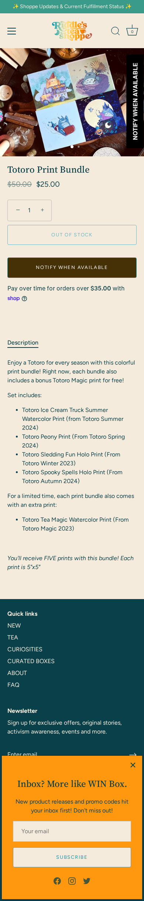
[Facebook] (57, 880)
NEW (14, 625)
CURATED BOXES (31, 661)
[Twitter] (86, 880)
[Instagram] (72, 880)
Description (22, 342)
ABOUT (17, 672)
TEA (12, 637)
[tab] (26, 342)
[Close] (133, 765)
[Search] (115, 32)
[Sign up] (133, 755)
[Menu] (12, 31)
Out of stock (71, 234)
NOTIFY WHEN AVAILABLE (72, 267)
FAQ (13, 684)
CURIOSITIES (24, 649)
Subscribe (72, 857)
